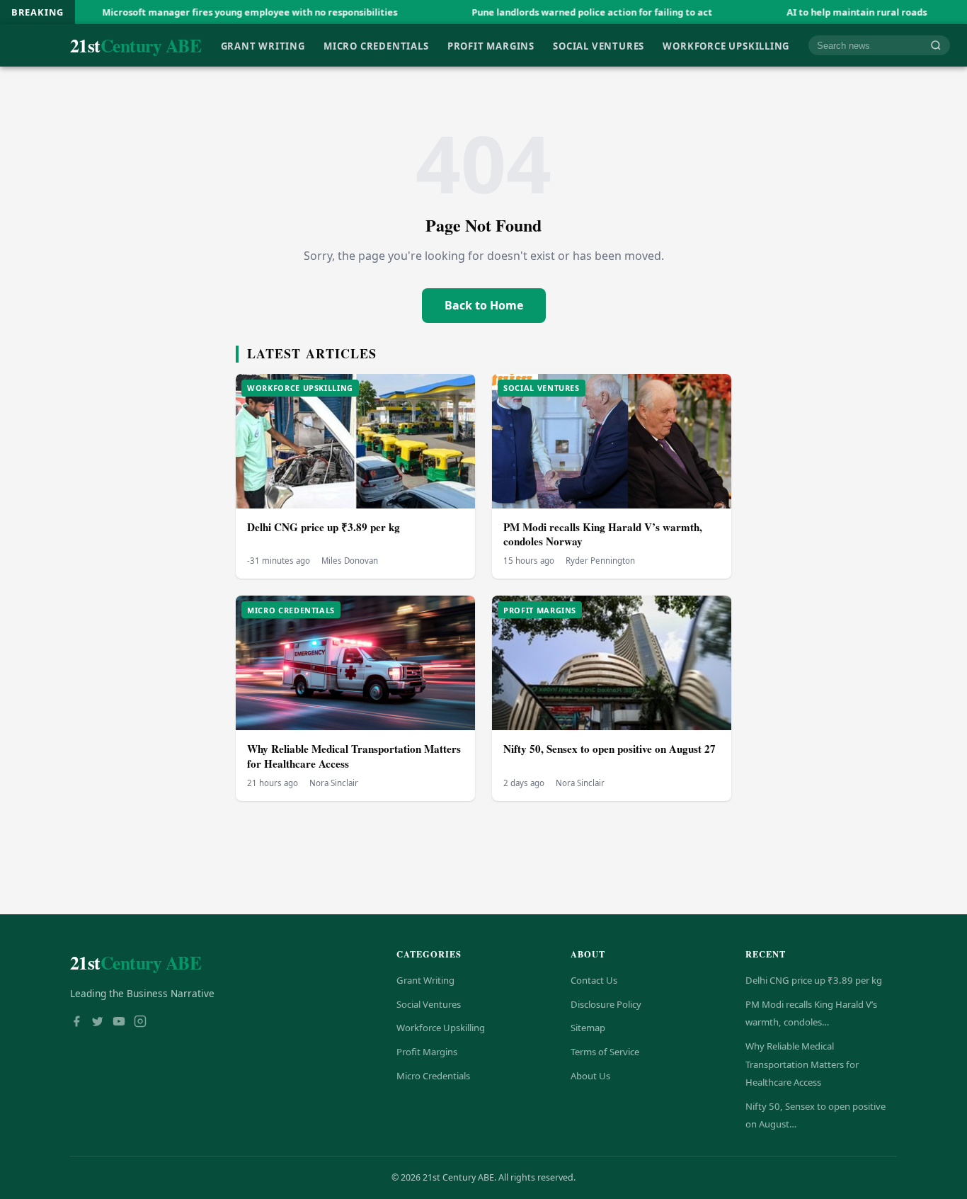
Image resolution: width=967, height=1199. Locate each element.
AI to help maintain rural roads (810, 12)
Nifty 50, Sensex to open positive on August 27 (609, 748)
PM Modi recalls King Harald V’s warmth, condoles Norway (602, 534)
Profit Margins (490, 45)
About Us (590, 1075)
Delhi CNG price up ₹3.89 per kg (323, 527)
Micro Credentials (376, 45)
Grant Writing (263, 45)
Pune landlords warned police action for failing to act (545, 12)
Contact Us (594, 980)
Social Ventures (598, 45)
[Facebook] (76, 1023)
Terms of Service (605, 1051)
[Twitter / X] (97, 1023)
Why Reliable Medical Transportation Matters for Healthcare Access (354, 756)
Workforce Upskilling (726, 45)
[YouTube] (119, 1023)
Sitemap (588, 1027)
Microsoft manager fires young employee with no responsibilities (203, 12)
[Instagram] (140, 1023)
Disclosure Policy (606, 1004)
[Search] (936, 45)
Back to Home (484, 305)
